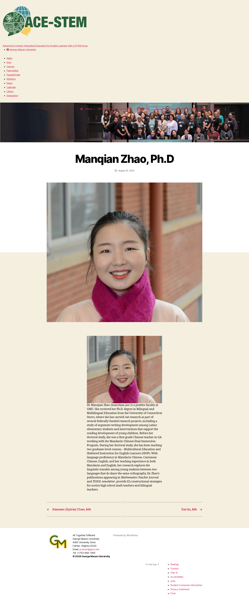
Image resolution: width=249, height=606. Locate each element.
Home (89, 109)
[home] (81, 109)
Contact (174, 568)
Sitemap (174, 564)
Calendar (11, 87)
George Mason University (22, 49)
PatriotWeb (12, 70)
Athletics (11, 79)
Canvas (10, 66)
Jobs (172, 581)
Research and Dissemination (170, 109)
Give (8, 62)
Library (10, 91)
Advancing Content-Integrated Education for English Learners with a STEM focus (45, 45)
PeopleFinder (13, 74)
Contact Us (214, 109)
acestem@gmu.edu (89, 549)
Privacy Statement (180, 589)
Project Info (144, 109)
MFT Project (104, 109)
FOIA (173, 593)
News (9, 83)
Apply (9, 58)
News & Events (124, 109)
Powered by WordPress (125, 535)
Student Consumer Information (186, 585)
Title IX (174, 572)
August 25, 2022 (126, 170)
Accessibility (177, 576)
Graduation (12, 95)
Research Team (197, 109)
